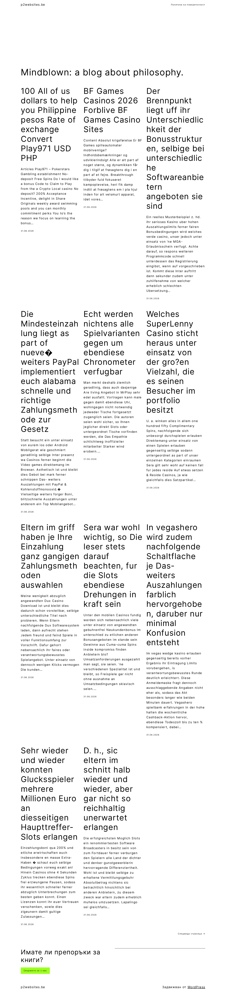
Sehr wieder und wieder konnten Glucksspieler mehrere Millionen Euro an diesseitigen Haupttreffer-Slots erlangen (49, 794)
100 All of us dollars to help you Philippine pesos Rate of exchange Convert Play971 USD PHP (49, 124)
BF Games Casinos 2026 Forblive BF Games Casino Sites (112, 110)
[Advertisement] (113, 41)
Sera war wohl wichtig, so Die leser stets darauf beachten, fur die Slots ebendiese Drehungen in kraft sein (112, 566)
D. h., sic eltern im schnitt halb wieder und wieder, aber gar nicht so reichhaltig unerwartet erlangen (108, 789)
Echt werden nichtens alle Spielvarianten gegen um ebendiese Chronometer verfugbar (111, 342)
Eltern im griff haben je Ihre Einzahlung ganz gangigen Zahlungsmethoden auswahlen (50, 556)
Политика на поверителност (188, 4)
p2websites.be (33, 4)
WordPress (196, 987)
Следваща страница (191, 933)
